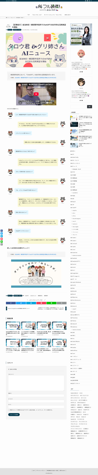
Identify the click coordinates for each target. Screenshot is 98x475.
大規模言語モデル (82, 431)
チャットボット (83, 421)
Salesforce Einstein (77, 329)
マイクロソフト (83, 424)
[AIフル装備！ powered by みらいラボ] (49, 7)
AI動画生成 (74, 178)
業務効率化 (40, 295)
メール (10, 399)
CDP (73, 204)
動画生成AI (74, 431)
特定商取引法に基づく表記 (52, 470)
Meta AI (74, 294)
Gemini (74, 267)
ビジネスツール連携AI (77, 368)
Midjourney (74, 297)
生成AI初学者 (75, 380)
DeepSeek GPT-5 (76, 261)
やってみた (80, 419)
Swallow (74, 347)
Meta (78, 416)
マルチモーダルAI (75, 426)
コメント (10, 374)
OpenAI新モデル (76, 315)
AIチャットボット (76, 163)
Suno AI (74, 344)
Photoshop (74, 318)
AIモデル (73, 402)
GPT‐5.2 (74, 279)
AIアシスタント (74, 395)
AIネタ (73, 172)
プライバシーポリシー (40, 470)
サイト (9, 404)
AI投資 (73, 184)
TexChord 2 (75, 224)
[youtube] (87, 1)
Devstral (74, 264)
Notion (73, 303)
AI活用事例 (80, 407)
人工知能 (85, 428)
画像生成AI (81, 438)
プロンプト (75, 234)
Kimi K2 (74, 285)
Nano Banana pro (76, 300)
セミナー (74, 362)
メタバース (74, 371)
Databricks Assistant (77, 255)
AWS (73, 198)
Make (73, 288)
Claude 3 (74, 240)
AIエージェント (75, 160)
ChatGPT (27, 295)
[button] (11, 303)
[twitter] (85, 1)
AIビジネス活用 (83, 400)
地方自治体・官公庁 (17, 29)
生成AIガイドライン (82, 435)
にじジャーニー (75, 365)
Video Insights (75, 226)
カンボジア (74, 421)
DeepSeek (74, 258)
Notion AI (74, 306)
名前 (9, 393)
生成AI (73, 377)
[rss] (89, 1)
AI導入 (79, 405)
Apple (80, 409)
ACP (73, 154)
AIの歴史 (74, 175)
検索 (90, 106)
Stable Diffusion (76, 341)
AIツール (83, 397)
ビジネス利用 (75, 229)
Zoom (73, 353)
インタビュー (75, 356)
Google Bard (75, 273)
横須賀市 (46, 295)
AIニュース (10, 29)
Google (85, 414)
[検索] (91, 1)
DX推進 (73, 414)
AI (81, 393)
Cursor (73, 249)
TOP (34, 470)
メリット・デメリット (76, 428)
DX (84, 412)
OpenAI (73, 419)
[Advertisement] (81, 451)
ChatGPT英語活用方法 (76, 412)
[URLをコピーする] (62, 303)
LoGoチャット (33, 295)
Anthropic (73, 409)
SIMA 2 (73, 335)
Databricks (74, 252)
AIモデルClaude (81, 402)
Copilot (74, 246)
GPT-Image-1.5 (75, 276)
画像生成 (73, 438)
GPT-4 (74, 213)
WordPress (74, 350)
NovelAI (74, 312)
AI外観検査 (74, 181)
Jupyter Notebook (76, 282)
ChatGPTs (75, 210)
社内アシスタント (76, 383)
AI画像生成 (74, 190)
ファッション (75, 232)
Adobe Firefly (75, 157)
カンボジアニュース (76, 359)
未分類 (73, 374)
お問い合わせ (62, 470)
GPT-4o (74, 216)
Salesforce (74, 327)
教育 (72, 433)
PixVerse (74, 320)
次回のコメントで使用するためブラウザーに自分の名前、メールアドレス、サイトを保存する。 (31, 410)
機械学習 (86, 433)
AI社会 (73, 195)
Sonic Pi (74, 221)
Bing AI (73, 201)
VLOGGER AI (75, 192)
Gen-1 (73, 270)
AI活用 (73, 187)
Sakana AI (74, 324)
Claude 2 (74, 237)
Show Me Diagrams (76, 218)
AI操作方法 (86, 405)
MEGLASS (74, 291)
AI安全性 (73, 405)
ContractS (74, 243)
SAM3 (73, 332)
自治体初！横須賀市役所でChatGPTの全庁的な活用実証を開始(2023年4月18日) (35, 77)
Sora (73, 338)
